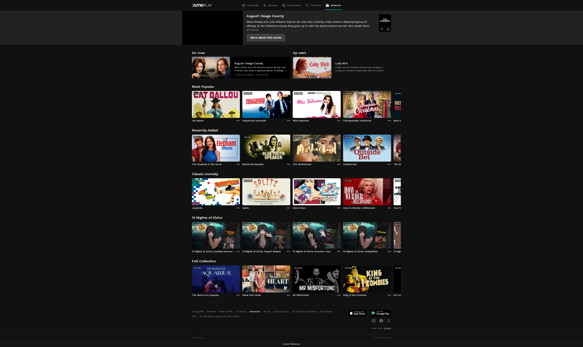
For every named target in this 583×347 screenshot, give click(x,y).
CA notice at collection (304, 311)
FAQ (194, 316)
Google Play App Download (380, 313)
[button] (266, 37)
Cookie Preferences (291, 344)
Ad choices (326, 311)
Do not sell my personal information (219, 316)
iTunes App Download (357, 313)
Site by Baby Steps (382, 338)
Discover (273, 5)
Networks (336, 5)
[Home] (202, 5)
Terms (266, 311)
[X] (389, 321)
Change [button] (387, 328)
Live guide (252, 5)
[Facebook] (381, 321)
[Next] (391, 103)
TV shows (315, 5)
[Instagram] (373, 321)
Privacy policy (281, 311)
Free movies (294, 5)
